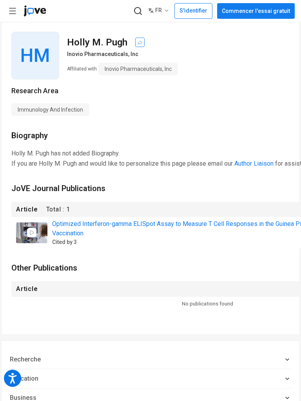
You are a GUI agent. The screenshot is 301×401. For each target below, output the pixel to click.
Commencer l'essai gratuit (256, 11)
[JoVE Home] (35, 10)
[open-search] (137, 11)
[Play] (31, 232)
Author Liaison (254, 163)
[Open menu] (12, 11)
